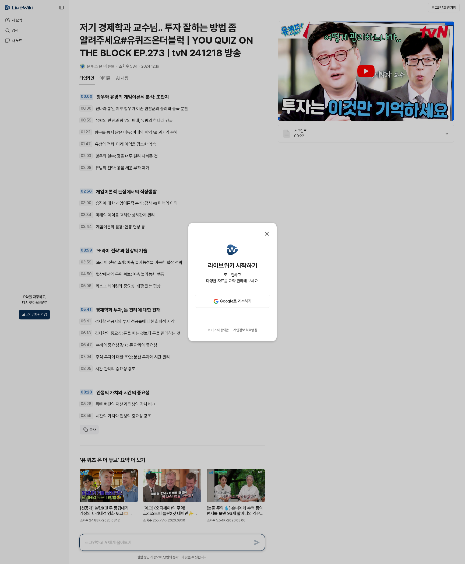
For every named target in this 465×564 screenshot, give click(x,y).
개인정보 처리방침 (245, 330)
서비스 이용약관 (218, 330)
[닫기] (267, 233)
